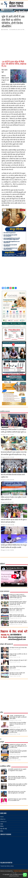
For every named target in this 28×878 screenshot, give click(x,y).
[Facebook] (12, 873)
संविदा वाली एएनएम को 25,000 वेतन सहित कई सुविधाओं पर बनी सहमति (17, 792)
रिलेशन (2, 826)
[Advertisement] (14, 46)
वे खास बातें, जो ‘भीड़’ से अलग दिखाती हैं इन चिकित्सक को (18, 757)
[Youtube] (16, 873)
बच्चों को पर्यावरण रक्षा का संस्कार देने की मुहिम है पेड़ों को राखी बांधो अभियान (14, 521)
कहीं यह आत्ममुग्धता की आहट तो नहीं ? (18, 660)
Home (2, 817)
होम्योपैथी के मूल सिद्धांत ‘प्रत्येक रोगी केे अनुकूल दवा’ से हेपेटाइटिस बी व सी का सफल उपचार (18, 731)
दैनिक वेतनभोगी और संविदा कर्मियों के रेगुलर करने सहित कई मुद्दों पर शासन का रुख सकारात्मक (17, 778)
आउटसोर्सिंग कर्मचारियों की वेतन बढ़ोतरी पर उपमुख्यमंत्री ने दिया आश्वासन (17, 770)
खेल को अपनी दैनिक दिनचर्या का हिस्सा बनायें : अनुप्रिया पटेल (17, 609)
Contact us (3, 822)
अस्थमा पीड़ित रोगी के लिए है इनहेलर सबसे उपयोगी (17, 667)
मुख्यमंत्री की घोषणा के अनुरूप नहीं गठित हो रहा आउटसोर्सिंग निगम (17, 800)
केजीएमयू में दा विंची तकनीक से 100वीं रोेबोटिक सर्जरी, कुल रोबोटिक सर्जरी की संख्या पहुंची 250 (13, 430)
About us (2, 819)
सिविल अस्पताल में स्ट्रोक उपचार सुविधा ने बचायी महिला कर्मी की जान (17, 615)
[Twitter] (14, 873)
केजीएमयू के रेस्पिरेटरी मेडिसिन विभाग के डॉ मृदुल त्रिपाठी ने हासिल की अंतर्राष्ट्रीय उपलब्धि (14, 546)
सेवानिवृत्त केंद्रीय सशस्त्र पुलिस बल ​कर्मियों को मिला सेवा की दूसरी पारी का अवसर (17, 785)
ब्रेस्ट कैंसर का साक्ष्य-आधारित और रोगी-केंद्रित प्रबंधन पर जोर (17, 673)
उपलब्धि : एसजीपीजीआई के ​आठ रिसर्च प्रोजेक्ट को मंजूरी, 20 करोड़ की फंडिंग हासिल (17, 717)
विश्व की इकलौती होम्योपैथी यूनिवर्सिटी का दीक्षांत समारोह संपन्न (18, 752)
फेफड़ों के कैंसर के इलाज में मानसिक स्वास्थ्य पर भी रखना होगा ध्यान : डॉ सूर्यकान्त (17, 724)
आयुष (1, 824)
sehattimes (5, 29)
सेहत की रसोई (3, 829)
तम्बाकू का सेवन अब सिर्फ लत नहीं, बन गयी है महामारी (18, 655)
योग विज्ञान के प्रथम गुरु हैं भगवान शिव (18, 648)
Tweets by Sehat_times (7, 866)
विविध (1, 831)
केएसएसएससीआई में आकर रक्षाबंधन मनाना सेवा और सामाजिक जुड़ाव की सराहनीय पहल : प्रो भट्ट (14, 453)
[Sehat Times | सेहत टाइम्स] (14, 4)
